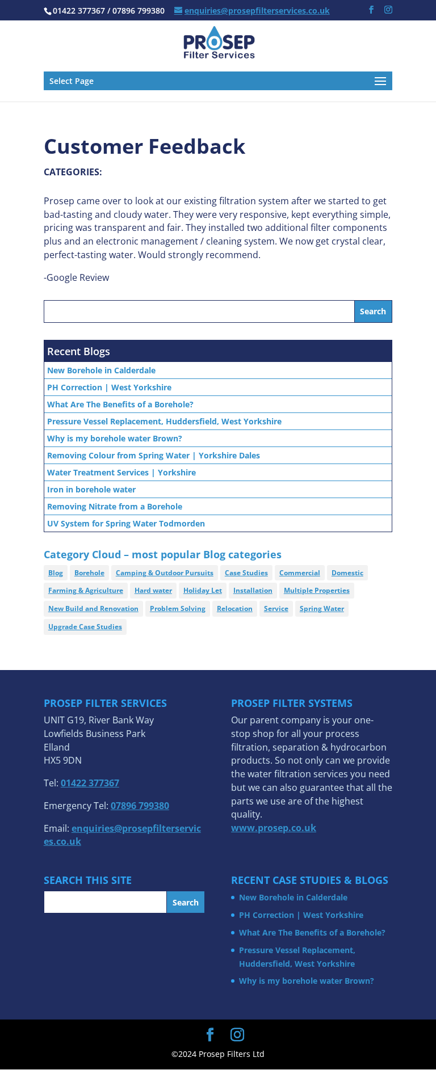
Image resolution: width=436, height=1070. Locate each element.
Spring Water (322, 608)
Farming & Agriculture (85, 590)
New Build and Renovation (93, 608)
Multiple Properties (317, 590)
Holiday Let (202, 590)
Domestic (347, 573)
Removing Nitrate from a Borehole (114, 506)
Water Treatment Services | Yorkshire (121, 472)
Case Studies (246, 573)
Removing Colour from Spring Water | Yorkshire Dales (153, 455)
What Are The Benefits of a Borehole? (120, 404)
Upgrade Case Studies (85, 626)
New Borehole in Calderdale (101, 370)
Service (276, 608)
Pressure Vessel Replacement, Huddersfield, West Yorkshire (164, 421)
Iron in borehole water (91, 489)
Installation (252, 590)
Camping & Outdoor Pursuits (164, 573)
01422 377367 (90, 783)
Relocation (235, 608)
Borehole (89, 573)
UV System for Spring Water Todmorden (126, 523)
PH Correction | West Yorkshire (109, 387)
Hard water (153, 590)
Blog (55, 573)
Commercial (299, 573)
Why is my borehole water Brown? (114, 438)
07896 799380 (140, 805)
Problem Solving (178, 608)
